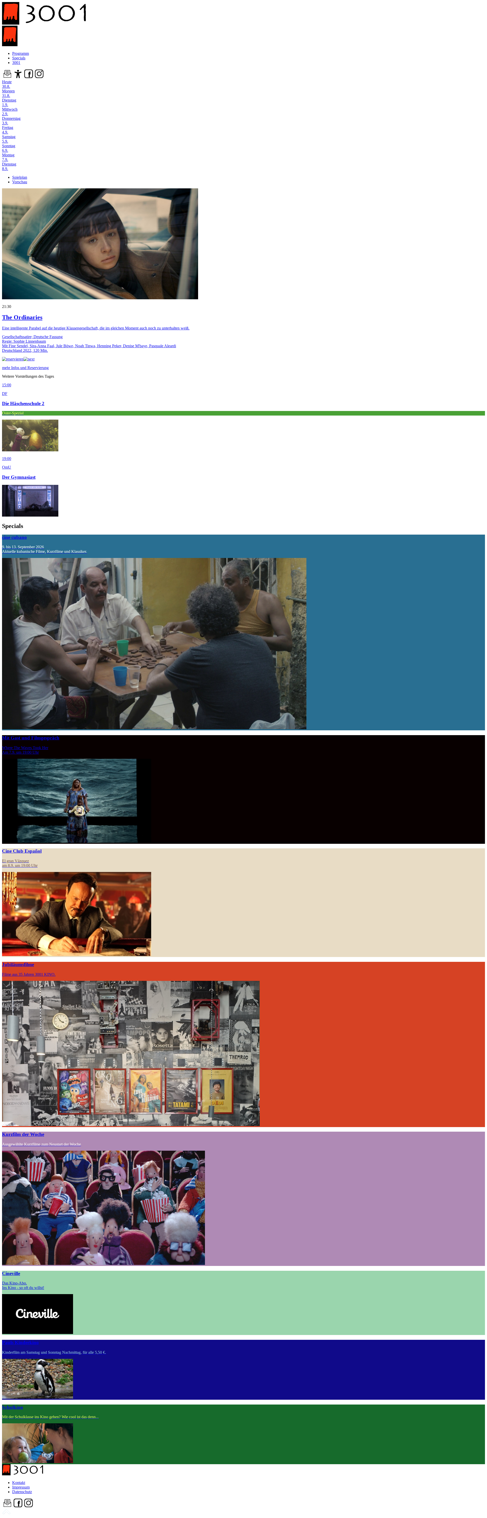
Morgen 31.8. (8, 93)
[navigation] (6, 1513)
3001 (16, 62)
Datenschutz (22, 1492)
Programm (20, 53)
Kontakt (18, 1482)
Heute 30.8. (7, 84)
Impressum (21, 1487)
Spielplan (19, 177)
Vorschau (19, 182)
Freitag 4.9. (7, 129)
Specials (18, 58)
